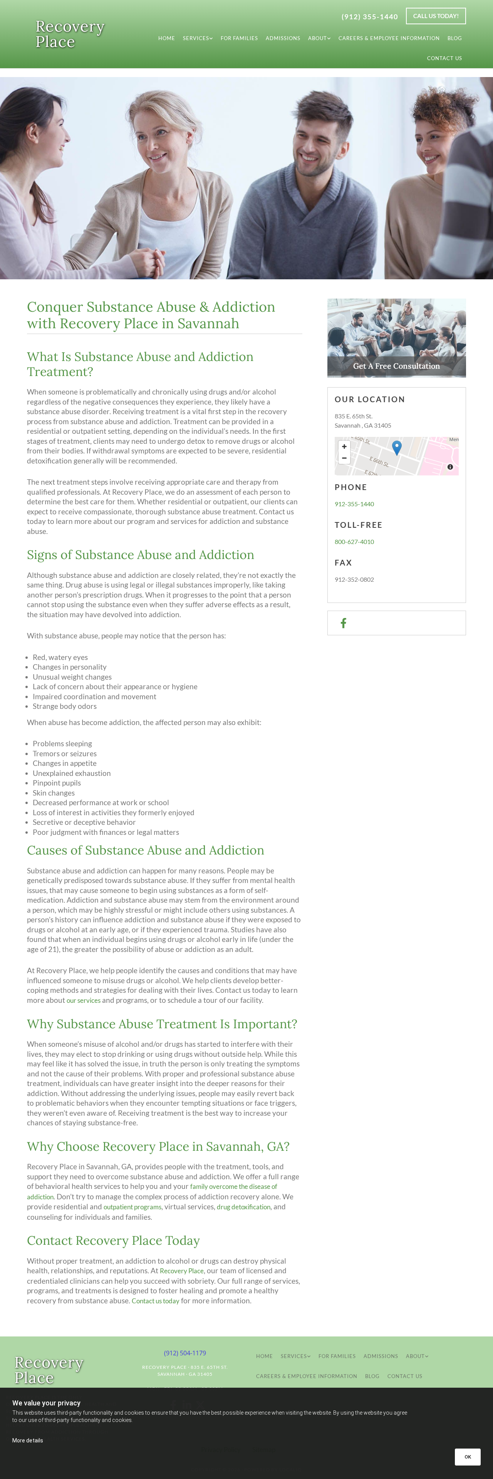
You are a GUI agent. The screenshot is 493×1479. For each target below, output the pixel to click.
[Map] (397, 456)
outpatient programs (132, 1207)
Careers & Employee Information (389, 38)
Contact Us (444, 58)
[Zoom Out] (344, 458)
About (317, 38)
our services (84, 1000)
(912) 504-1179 (185, 1353)
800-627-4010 (354, 541)
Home (166, 38)
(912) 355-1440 (370, 16)
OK (467, 1457)
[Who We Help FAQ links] (329, 38)
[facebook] (343, 623)
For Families (239, 38)
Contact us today (155, 1301)
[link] (198, 38)
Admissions (283, 38)
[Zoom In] (344, 446)
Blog (455, 38)
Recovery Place (70, 33)
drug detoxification (243, 1207)
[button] (436, 16)
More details (27, 1440)
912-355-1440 (354, 503)
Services (196, 38)
